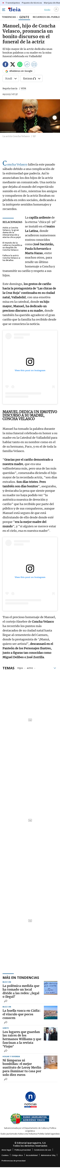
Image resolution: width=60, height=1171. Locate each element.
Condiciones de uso (42, 1150)
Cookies (5, 1155)
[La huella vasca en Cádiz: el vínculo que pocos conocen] (50, 1012)
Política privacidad (23, 1150)
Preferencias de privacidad (13, 1160)
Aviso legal (6, 1150)
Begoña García (10, 88)
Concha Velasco (15, 164)
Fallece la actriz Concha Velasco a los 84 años (11, 257)
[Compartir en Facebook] (5, 64)
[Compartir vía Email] (34, 64)
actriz (30, 667)
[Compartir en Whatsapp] (20, 64)
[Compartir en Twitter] (13, 64)
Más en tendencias (21, 977)
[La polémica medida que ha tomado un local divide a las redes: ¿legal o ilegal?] (50, 988)
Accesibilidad (32, 1155)
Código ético (17, 1155)
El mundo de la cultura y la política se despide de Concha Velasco (12, 246)
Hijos (20, 667)
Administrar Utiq (48, 1155)
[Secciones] (3, 10)
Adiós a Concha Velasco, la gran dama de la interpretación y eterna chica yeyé (12, 232)
